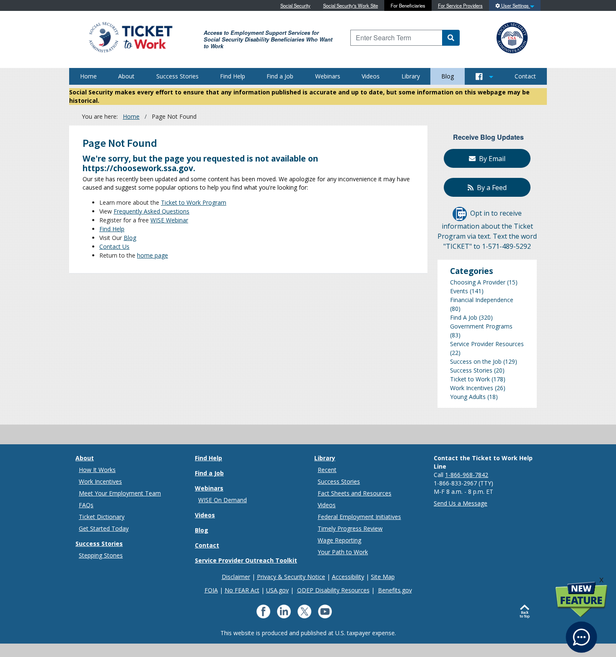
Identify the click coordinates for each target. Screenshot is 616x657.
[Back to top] (526, 612)
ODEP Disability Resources (333, 590)
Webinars (327, 76)
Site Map (383, 577)
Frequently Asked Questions (151, 211)
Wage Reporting (339, 540)
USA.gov (277, 590)
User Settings (515, 5)
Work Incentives (471, 388)
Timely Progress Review (350, 528)
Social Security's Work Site (350, 5)
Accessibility (348, 577)
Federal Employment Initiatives (359, 517)
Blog (447, 76)
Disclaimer (236, 577)
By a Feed (490, 187)
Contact (525, 76)
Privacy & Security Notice (291, 577)
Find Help (232, 76)
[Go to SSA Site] (512, 36)
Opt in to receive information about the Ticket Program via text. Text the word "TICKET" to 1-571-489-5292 (487, 230)
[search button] (451, 38)
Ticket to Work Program (193, 202)
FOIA (211, 590)
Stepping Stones (101, 555)
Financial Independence (481, 300)
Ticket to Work (470, 379)
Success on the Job (476, 361)
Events (459, 291)
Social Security (295, 5)
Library (410, 76)
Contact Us (114, 246)
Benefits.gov (395, 590)
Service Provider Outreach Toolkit (246, 560)
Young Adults (468, 397)
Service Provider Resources (487, 344)
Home (88, 76)
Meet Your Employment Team (120, 493)
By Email (490, 158)
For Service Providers (460, 5)
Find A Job (463, 317)
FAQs (86, 505)
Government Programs (481, 326)
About (126, 76)
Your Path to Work (343, 552)
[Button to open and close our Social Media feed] (484, 76)
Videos (371, 76)
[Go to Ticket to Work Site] (130, 36)
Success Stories (177, 76)
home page (152, 255)
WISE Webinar (169, 220)
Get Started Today (104, 528)
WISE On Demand (222, 500)
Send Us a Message (460, 503)
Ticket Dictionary (101, 517)
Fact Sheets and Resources (354, 493)
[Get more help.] (581, 633)
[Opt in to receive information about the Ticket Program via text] (460, 213)
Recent (327, 470)
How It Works (97, 470)
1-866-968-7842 (466, 475)
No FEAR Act (242, 590)
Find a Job (280, 76)
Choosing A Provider (477, 282)
